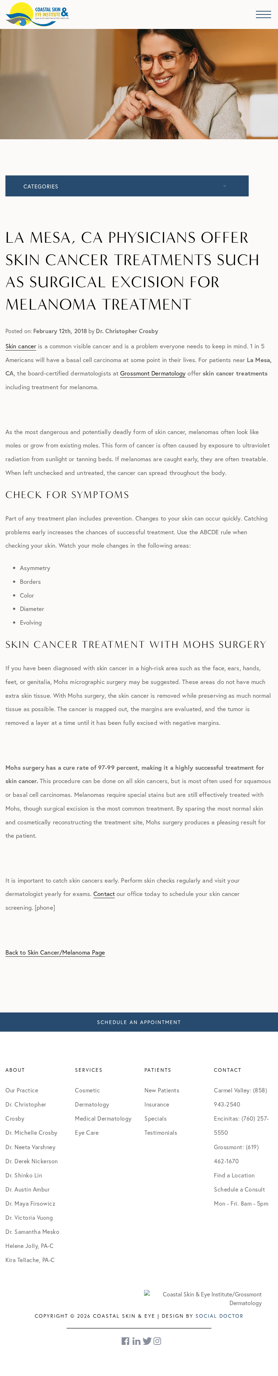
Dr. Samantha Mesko (32, 1231)
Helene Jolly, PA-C (29, 1245)
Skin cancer (20, 346)
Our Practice (21, 1090)
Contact (104, 893)
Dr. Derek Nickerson (31, 1161)
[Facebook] (126, 1341)
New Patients (161, 1090)
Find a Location (234, 1175)
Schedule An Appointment (139, 1022)
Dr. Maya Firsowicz (30, 1203)
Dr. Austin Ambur (27, 1189)
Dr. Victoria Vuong (29, 1217)
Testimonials (160, 1132)
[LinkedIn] (136, 1341)
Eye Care (86, 1132)
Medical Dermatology (103, 1118)
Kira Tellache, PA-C (30, 1260)
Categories (41, 186)
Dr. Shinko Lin (23, 1175)
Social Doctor (219, 1315)
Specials (155, 1118)
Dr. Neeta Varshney (30, 1147)
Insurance (156, 1104)
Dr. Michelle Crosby (31, 1132)
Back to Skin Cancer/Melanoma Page (55, 952)
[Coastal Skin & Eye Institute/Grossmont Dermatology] (203, 1297)
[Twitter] (147, 1341)
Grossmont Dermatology (153, 373)
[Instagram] (157, 1341)
